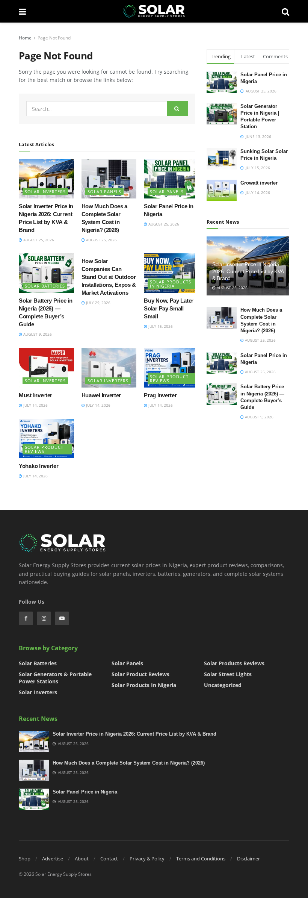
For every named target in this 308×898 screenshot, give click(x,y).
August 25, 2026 (38, 239)
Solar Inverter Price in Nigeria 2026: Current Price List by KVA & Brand (247, 271)
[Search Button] (285, 11)
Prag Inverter (160, 395)
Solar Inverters (45, 191)
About (82, 858)
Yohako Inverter (39, 466)
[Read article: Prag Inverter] (171, 368)
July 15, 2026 (160, 326)
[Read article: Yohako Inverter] (46, 438)
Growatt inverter (259, 183)
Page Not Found (54, 38)
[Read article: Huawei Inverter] (109, 368)
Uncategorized (223, 685)
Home (25, 38)
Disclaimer (248, 858)
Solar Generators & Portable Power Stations (55, 678)
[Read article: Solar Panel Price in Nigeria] (171, 178)
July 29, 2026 (97, 302)
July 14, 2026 (35, 405)
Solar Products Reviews (234, 663)
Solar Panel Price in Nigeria (85, 792)
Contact (109, 858)
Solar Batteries (45, 286)
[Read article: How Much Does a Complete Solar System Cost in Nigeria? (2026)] (109, 178)
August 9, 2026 (37, 334)
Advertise (52, 858)
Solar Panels (104, 191)
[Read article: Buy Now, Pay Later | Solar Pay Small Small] (171, 273)
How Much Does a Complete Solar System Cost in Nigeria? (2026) (129, 763)
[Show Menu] (22, 11)
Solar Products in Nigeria (170, 284)
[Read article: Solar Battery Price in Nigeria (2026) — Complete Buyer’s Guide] (46, 273)
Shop (24, 858)
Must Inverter (35, 395)
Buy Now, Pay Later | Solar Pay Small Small (170, 308)
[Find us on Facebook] (26, 618)
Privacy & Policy (147, 858)
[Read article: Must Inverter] (46, 368)
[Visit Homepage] (154, 11)
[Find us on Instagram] (44, 618)
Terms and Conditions (200, 858)
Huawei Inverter (101, 395)
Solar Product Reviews (169, 378)
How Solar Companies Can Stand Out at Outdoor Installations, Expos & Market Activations (109, 277)
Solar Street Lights (228, 674)
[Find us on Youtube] (62, 618)
